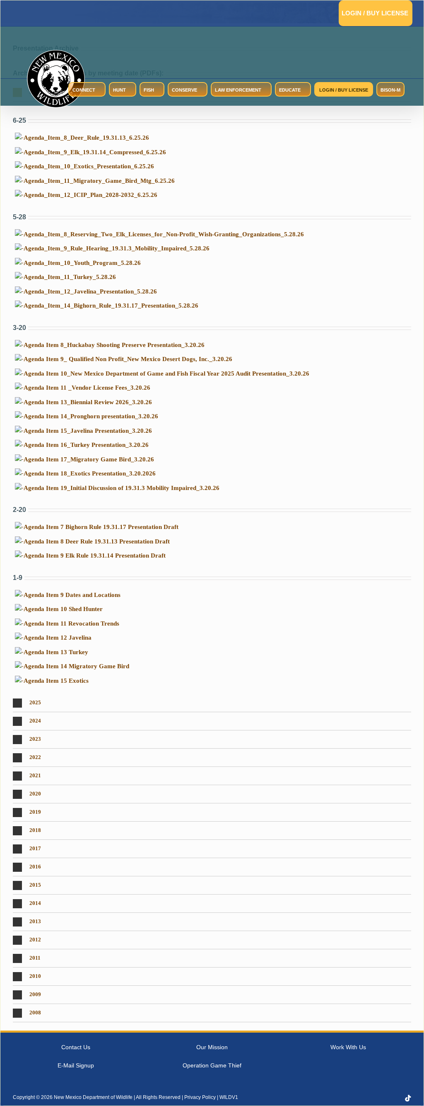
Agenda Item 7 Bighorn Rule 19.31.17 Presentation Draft (101, 527)
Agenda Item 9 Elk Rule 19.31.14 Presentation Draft (95, 555)
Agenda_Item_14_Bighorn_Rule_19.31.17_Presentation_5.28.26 (111, 305)
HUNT (119, 89)
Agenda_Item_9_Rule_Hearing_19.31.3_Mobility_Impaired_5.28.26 (117, 248)
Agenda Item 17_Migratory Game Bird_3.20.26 (89, 459)
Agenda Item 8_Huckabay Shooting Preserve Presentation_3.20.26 (114, 345)
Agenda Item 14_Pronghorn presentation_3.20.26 (91, 416)
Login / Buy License (375, 13)
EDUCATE (290, 89)
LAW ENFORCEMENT (238, 89)
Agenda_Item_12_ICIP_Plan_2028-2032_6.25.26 (90, 195)
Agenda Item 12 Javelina (58, 637)
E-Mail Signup (76, 1065)
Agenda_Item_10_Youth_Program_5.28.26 (82, 263)
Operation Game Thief (212, 1065)
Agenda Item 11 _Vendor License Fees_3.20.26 (87, 387)
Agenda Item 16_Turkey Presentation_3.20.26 (86, 444)
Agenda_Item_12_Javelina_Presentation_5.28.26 (90, 291)
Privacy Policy (200, 1098)
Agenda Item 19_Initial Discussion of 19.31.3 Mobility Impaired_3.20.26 (121, 488)
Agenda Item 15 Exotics (56, 680)
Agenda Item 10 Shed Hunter (63, 609)
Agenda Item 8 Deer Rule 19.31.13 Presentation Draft (97, 541)
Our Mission (212, 1047)
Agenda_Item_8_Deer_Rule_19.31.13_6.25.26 (86, 137)
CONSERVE (184, 89)
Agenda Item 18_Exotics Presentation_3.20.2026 (90, 473)
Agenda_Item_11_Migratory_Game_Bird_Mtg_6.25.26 (99, 180)
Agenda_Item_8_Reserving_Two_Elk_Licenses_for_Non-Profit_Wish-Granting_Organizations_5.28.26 (164, 234)
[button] (212, 703)
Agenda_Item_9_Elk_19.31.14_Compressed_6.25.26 (95, 152)
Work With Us (348, 1047)
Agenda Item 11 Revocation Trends (71, 623)
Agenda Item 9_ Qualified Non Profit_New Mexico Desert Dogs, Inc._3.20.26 (128, 359)
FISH (149, 89)
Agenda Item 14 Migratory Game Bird (76, 666)
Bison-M (390, 89)
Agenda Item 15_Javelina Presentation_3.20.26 (88, 430)
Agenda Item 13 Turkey (56, 652)
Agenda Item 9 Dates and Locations (72, 595)
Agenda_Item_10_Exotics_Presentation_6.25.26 (89, 166)
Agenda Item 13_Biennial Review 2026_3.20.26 (88, 402)
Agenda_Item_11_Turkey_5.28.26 (70, 277)
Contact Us (75, 1047)
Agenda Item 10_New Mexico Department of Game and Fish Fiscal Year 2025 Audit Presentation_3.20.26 (166, 373)
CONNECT (83, 89)
